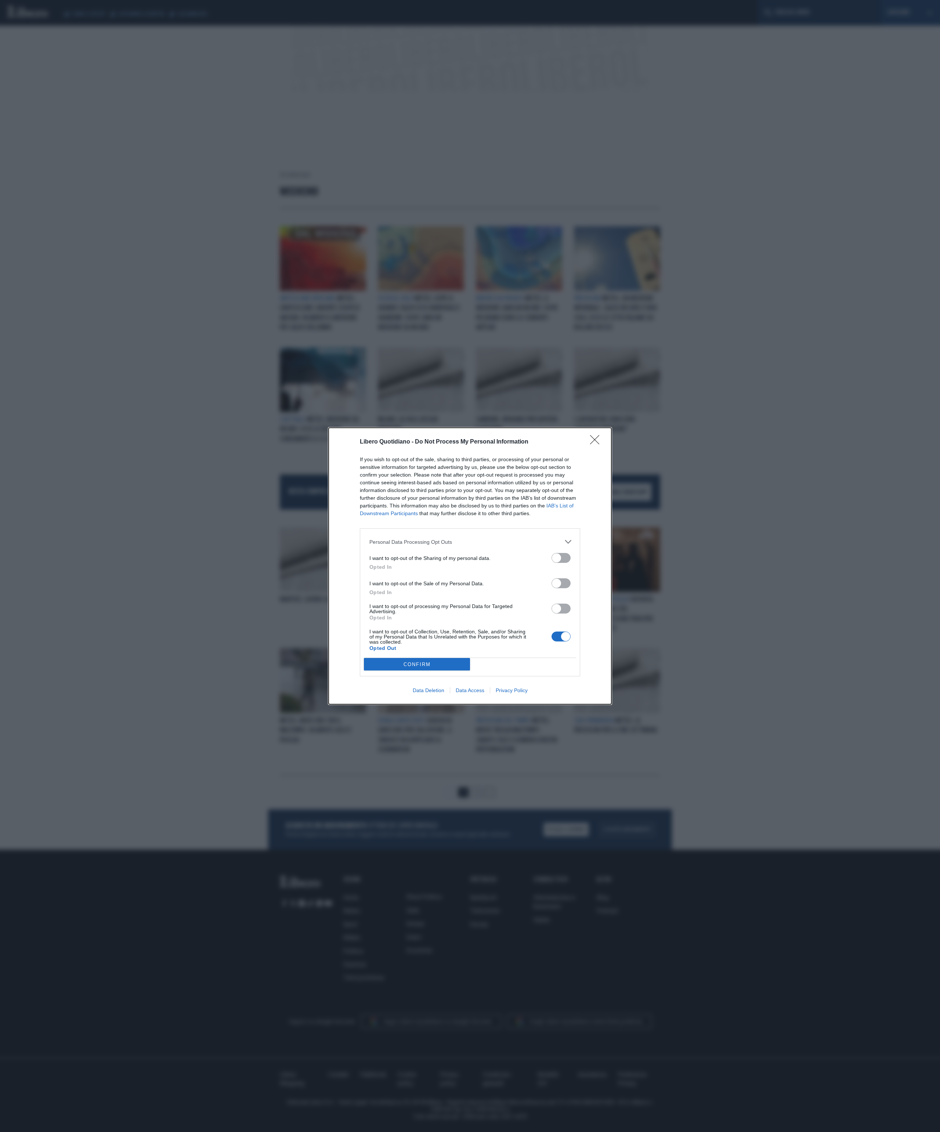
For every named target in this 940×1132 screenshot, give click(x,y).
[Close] (597, 442)
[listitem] (470, 542)
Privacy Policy (512, 690)
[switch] (561, 558)
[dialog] (470, 566)
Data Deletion (428, 690)
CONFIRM (417, 664)
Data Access (470, 690)
